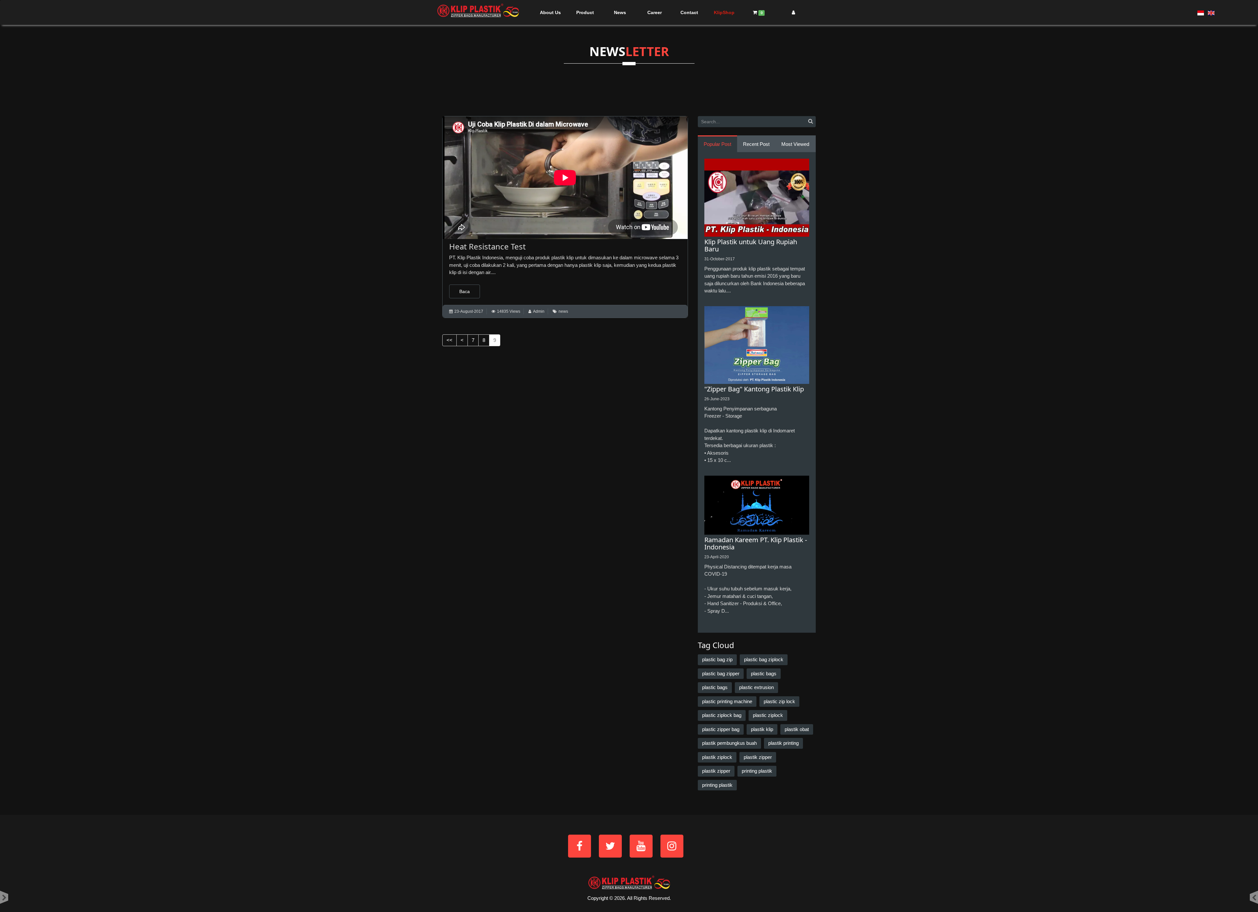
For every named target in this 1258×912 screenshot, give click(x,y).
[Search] (810, 121)
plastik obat (797, 729)
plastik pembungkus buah (729, 743)
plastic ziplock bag (721, 715)
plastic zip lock (779, 701)
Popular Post (717, 144)
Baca (464, 291)
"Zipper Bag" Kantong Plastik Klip (754, 389)
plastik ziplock (717, 757)
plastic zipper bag (720, 729)
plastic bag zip (717, 659)
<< (449, 340)
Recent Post (756, 144)
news (563, 311)
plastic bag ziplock (763, 659)
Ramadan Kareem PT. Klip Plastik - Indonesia (755, 543)
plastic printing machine (727, 701)
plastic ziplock (768, 715)
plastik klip (762, 729)
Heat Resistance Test (487, 246)
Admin (538, 311)
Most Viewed (795, 144)
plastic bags (763, 673)
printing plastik (757, 771)
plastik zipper (758, 757)
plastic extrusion (756, 687)
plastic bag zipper (720, 673)
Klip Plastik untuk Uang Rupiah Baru (750, 245)
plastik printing (783, 743)
